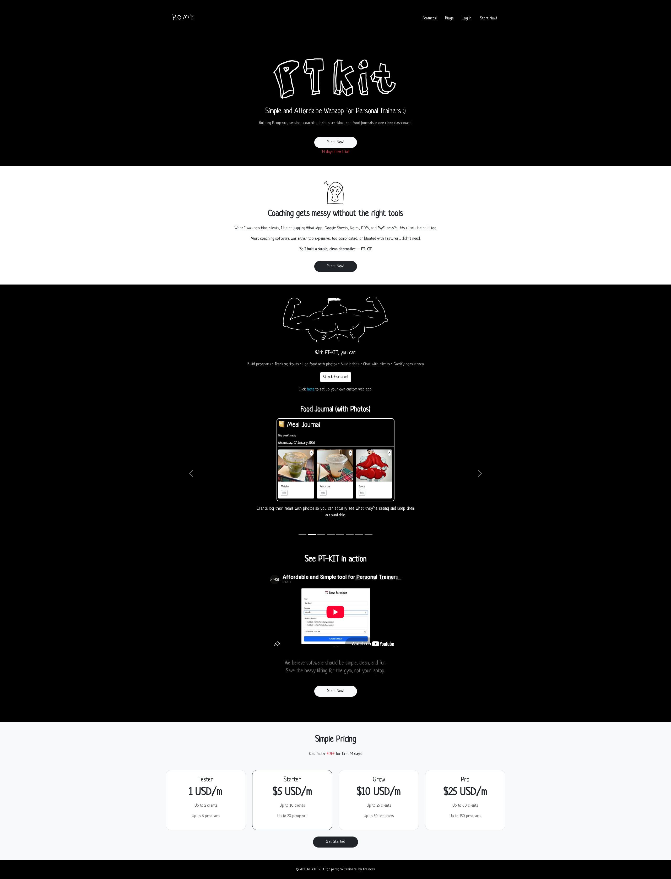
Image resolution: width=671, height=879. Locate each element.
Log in (467, 18)
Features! (430, 18)
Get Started (335, 842)
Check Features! (335, 377)
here (310, 389)
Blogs (449, 18)
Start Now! (488, 18)
